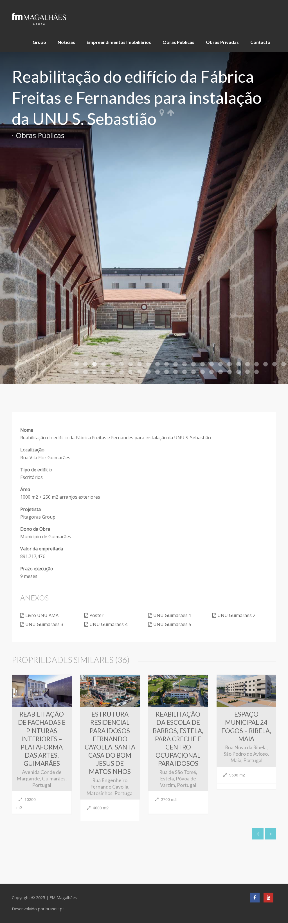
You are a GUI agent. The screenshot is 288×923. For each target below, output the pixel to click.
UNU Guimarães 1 (172, 615)
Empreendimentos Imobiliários (119, 42)
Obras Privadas (222, 42)
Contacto (260, 42)
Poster (96, 615)
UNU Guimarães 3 (44, 624)
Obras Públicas (178, 42)
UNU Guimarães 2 (236, 615)
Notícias (66, 42)
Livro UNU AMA (41, 615)
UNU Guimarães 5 (172, 624)
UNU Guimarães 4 (108, 624)
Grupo (39, 42)
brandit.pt (55, 908)
